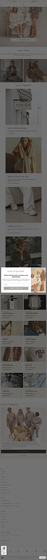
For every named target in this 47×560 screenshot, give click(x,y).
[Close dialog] (44, 269)
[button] (2, 557)
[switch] (4, 553)
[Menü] (5, 546)
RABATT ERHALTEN (16, 288)
